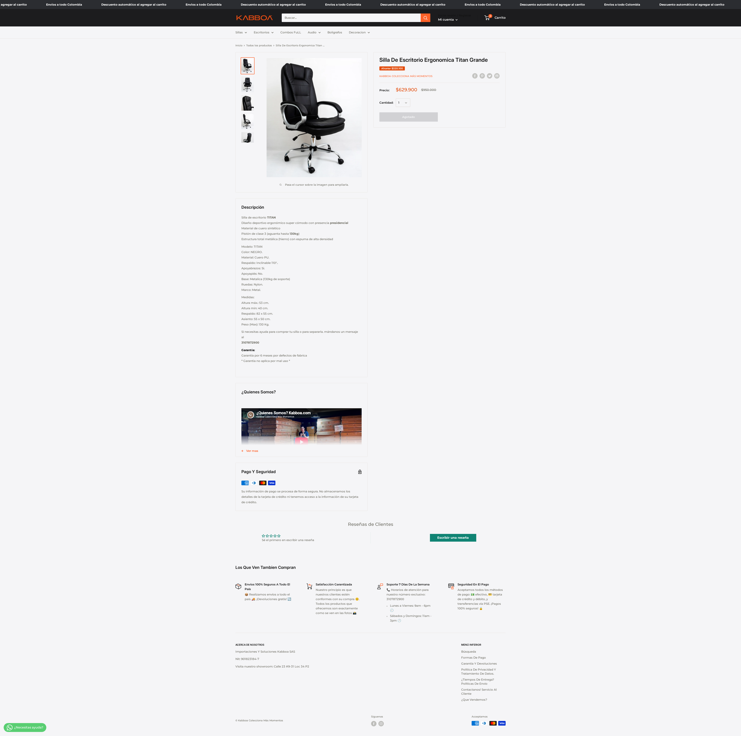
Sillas (239, 32)
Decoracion (357, 32)
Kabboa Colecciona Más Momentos (405, 76)
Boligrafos (334, 32)
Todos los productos (259, 45)
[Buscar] (425, 18)
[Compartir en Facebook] (475, 76)
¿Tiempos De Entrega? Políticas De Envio (477, 681)
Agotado (408, 117)
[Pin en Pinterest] (482, 76)
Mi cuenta (446, 19)
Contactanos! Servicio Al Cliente (479, 691)
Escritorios (261, 32)
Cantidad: (386, 103)
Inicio (238, 45)
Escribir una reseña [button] (453, 538)
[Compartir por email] (497, 76)
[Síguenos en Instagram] (381, 723)
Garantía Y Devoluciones (479, 663)
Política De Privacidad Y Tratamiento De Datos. (478, 671)
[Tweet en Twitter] (489, 76)
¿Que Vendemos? (474, 699)
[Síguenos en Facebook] (373, 723)
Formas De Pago (473, 657)
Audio (312, 32)
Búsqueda (468, 651)
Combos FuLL (290, 32)
